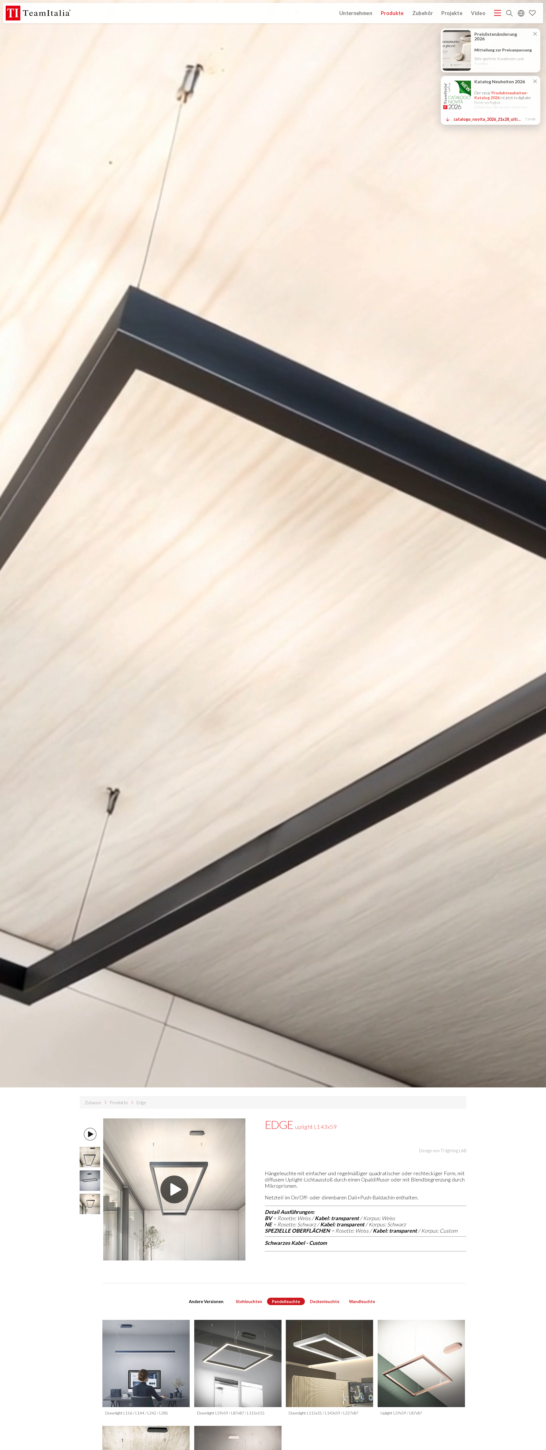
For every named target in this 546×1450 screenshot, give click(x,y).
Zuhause (93, 1102)
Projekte (451, 13)
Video (478, 13)
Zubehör (422, 13)
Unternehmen (355, 13)
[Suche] (509, 14)
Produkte (392, 13)
